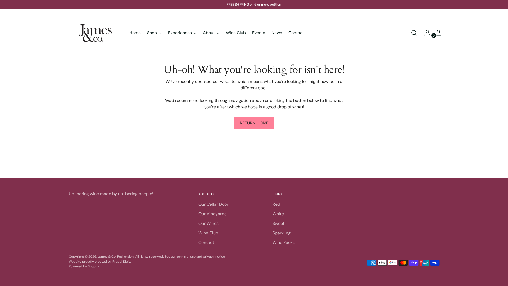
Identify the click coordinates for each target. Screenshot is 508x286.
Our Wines (208, 223)
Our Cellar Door (213, 204)
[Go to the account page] (425, 33)
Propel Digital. (122, 262)
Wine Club (208, 233)
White (278, 214)
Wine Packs (284, 242)
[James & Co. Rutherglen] (95, 33)
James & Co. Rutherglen (116, 256)
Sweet (278, 223)
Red (276, 204)
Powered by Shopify (84, 266)
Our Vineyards (212, 214)
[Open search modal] (414, 33)
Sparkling (282, 233)
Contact (206, 242)
